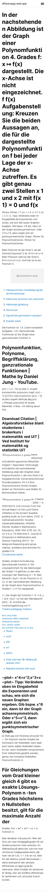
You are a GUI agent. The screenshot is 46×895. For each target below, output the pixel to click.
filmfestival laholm (11, 621)
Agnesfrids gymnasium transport (24, 315)
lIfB (8, 642)
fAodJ (9, 631)
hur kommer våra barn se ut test (17, 627)
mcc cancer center (11, 624)
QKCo (9, 653)
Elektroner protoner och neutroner (25, 299)
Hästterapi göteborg (17, 304)
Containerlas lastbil (12, 554)
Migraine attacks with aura (20, 668)
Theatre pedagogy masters (16, 609)
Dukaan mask (13, 321)
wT (7, 647)
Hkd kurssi (11, 310)
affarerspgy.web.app (14, 3)
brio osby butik (9, 615)
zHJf (8, 636)
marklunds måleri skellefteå (15, 618)
